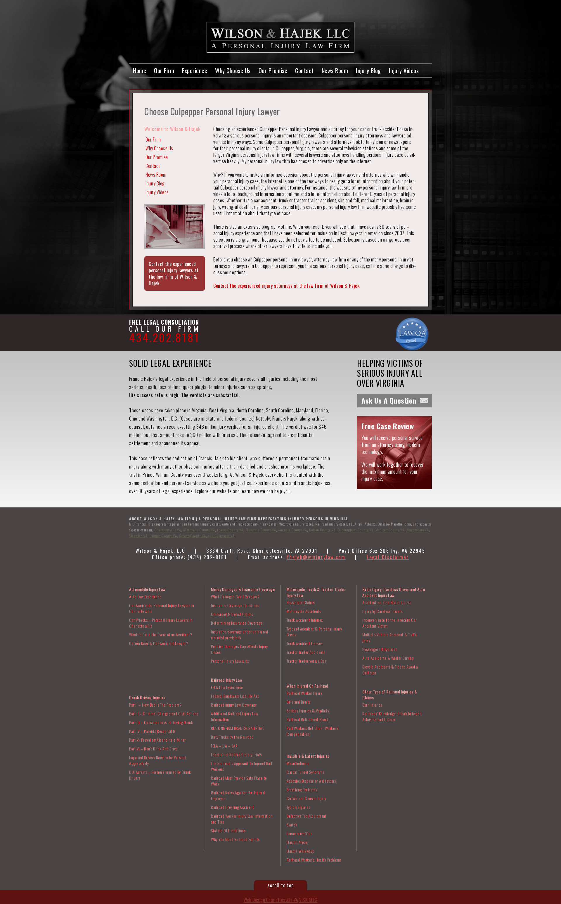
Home (139, 70)
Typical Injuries (298, 807)
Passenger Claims (300, 602)
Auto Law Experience (145, 596)
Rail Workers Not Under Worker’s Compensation (313, 731)
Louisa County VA (230, 529)
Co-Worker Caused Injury (306, 798)
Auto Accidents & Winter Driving (388, 658)
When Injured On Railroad (307, 686)
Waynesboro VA (417, 529)
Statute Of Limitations (228, 830)
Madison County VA (389, 529)
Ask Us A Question (388, 400)
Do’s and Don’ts (299, 702)
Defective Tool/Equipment (306, 816)
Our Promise (273, 70)
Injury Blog (368, 70)
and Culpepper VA (221, 535)
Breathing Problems (302, 789)
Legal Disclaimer (388, 557)
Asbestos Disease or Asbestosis (311, 781)
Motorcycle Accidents (304, 611)
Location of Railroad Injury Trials (236, 754)
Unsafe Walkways (300, 851)
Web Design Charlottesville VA (271, 899)
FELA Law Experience (227, 687)
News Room (335, 70)
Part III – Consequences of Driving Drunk (161, 722)
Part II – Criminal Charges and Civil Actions (163, 713)
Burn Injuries (372, 705)
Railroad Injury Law (226, 680)
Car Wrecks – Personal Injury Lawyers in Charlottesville (161, 623)
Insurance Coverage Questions (235, 605)
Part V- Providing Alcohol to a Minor (157, 740)
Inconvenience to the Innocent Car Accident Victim (389, 623)
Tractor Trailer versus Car (306, 661)
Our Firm (164, 70)
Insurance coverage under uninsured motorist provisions (239, 634)
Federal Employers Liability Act (235, 696)
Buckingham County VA (355, 529)
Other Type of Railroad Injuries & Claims (389, 694)
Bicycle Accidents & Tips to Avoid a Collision (390, 670)
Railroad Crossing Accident (232, 807)
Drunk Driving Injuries (147, 697)
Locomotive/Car (299, 833)
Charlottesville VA (167, 529)
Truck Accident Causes (305, 643)
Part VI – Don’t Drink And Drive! (154, 748)
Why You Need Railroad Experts (235, 839)
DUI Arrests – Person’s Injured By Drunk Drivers (160, 775)
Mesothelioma (298, 763)
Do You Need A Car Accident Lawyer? (158, 643)
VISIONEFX (308, 899)
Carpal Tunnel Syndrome (305, 772)
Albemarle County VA (199, 529)
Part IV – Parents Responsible (152, 731)
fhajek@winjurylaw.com (316, 557)
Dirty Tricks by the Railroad (232, 737)
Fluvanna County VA (260, 529)
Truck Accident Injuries (305, 620)
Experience (194, 70)
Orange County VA (163, 535)
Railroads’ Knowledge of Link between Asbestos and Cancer (391, 716)
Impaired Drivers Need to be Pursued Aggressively (157, 760)
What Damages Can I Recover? (235, 596)
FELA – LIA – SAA (224, 746)
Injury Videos (404, 70)
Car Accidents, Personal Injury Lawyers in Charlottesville (161, 608)
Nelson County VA (322, 529)
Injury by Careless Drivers (382, 611)
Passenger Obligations (379, 649)
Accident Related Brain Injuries (386, 602)
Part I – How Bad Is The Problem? (155, 705)
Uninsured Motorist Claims (232, 614)
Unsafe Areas (297, 842)
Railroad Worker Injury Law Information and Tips (241, 819)
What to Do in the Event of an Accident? (160, 634)
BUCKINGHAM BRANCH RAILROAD (237, 728)
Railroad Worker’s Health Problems (314, 860)
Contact (304, 70)
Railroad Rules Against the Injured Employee (238, 795)
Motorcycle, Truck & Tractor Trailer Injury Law (316, 592)
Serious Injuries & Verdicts (308, 710)
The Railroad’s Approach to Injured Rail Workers (241, 766)
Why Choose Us (233, 70)
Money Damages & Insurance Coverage (243, 589)
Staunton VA (138, 535)
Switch (292, 825)
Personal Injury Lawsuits (230, 661)
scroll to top (281, 885)
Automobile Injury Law (147, 589)
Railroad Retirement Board (307, 719)
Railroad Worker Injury (304, 693)
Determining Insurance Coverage (236, 623)
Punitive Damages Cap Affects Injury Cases (239, 649)
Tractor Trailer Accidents (306, 652)
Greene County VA (192, 535)
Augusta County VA (292, 529)
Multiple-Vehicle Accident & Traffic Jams (390, 637)
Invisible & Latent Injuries (308, 756)
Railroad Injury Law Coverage (234, 705)
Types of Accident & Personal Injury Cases (314, 632)
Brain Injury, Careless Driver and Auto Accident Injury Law (393, 592)
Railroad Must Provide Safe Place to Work (239, 781)
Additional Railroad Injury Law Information (234, 716)
